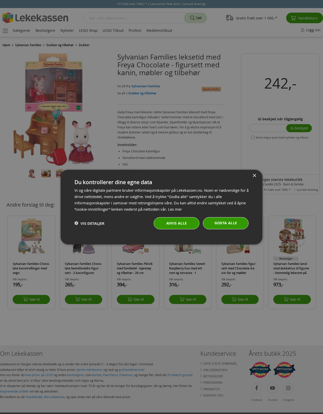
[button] (89, 223)
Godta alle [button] (225, 222)
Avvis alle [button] (176, 223)
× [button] (254, 175)
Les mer (175, 208)
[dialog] (161, 207)
